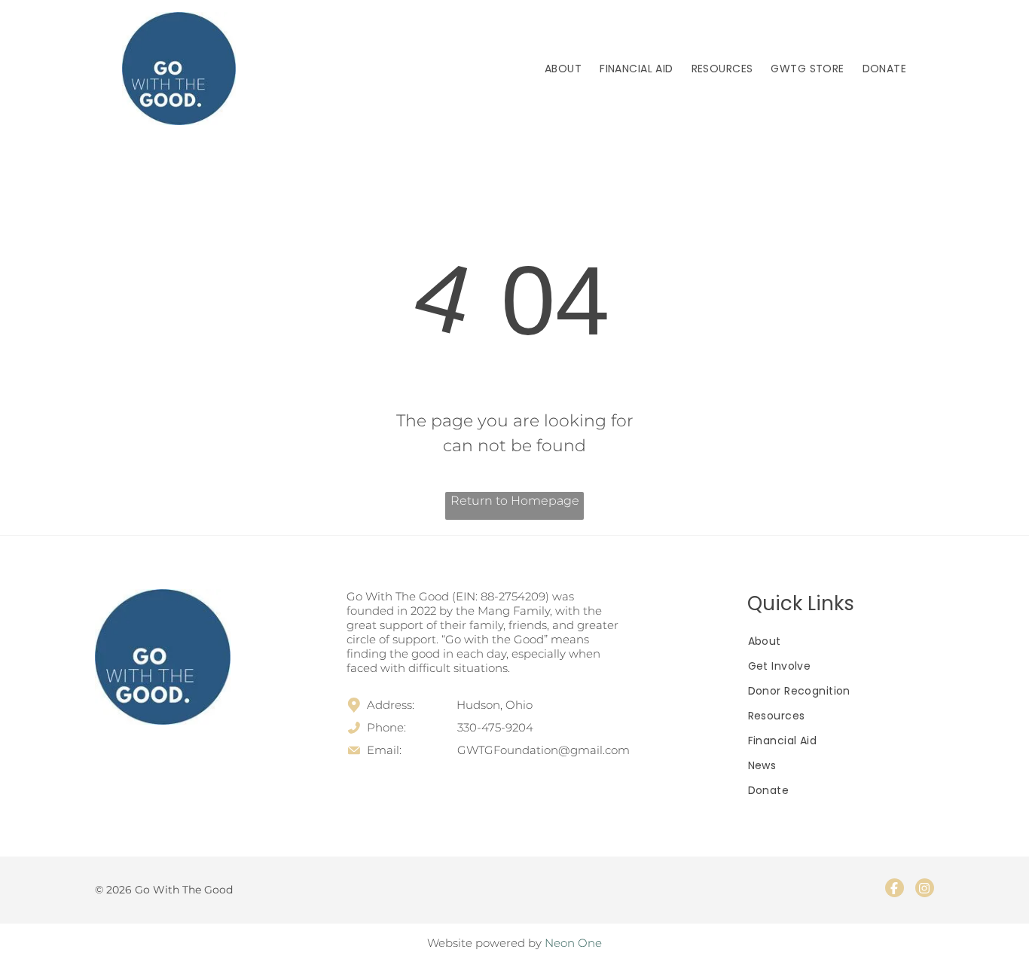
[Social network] (894, 889)
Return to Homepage (514, 500)
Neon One (573, 943)
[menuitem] (563, 69)
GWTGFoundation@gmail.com (543, 750)
